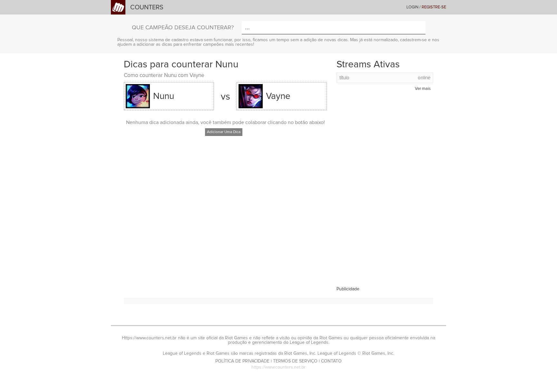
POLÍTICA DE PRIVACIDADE (242, 361)
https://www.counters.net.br (278, 367)
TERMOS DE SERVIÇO (295, 361)
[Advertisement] (385, 190)
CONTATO (331, 361)
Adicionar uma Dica (223, 132)
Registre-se (434, 7)
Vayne (278, 96)
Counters (146, 7)
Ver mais (423, 89)
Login (412, 7)
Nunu (163, 96)
